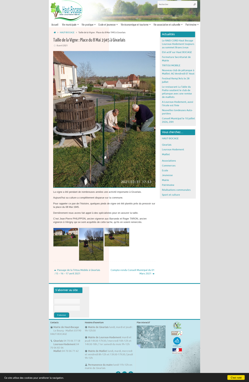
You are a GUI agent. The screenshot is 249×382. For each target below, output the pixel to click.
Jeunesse (167, 175)
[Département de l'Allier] (177, 335)
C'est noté (236, 377)
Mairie (165, 180)
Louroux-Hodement (173, 149)
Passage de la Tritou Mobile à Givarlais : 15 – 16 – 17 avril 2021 (77, 272)
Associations (169, 160)
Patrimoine (168, 185)
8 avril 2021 (62, 45)
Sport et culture (171, 194)
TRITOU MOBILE (171, 65)
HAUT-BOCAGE (67, 32)
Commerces (169, 165)
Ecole (165, 170)
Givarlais (166, 144)
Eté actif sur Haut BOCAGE (177, 52)
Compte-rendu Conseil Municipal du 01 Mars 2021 (132, 272)
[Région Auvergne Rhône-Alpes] (177, 346)
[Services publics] (177, 353)
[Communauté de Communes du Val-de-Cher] (177, 329)
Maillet (166, 154)
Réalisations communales (176, 189)
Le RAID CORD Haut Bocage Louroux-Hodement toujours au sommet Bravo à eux (178, 44)
